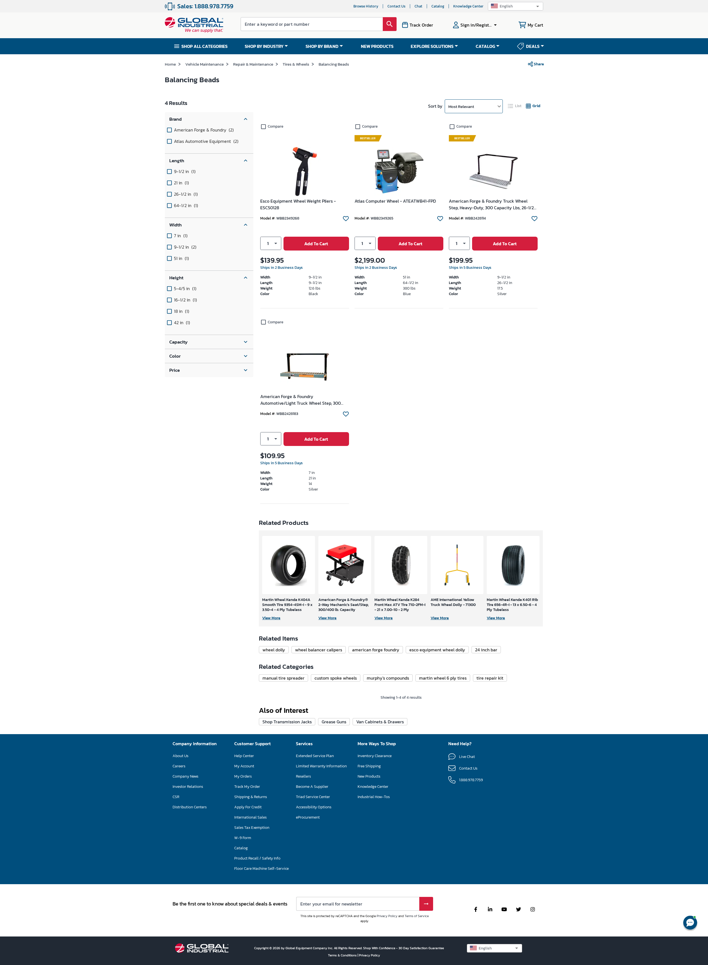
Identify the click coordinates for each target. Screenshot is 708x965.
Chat (418, 6)
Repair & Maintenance (253, 64)
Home (170, 64)
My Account (244, 766)
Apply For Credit (248, 807)
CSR (176, 797)
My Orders (243, 776)
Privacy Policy (387, 916)
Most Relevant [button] (461, 106)
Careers (179, 766)
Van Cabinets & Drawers (380, 721)
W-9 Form (242, 838)
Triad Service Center (313, 797)
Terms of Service (417, 916)
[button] (515, 6)
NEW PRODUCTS (377, 46)
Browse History (365, 6)
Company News (185, 776)
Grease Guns (334, 721)
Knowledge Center (468, 6)
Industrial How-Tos (374, 797)
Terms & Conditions (343, 955)
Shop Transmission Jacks (287, 721)
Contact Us (396, 6)
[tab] (515, 106)
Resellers (303, 776)
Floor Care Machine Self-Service (261, 868)
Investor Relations (188, 786)
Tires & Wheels (296, 64)
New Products (369, 776)
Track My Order (247, 786)
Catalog (437, 6)
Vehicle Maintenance (204, 64)
